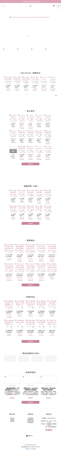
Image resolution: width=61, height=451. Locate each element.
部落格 (12, 419)
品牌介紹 (12, 418)
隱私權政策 (27, 449)
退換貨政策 (30, 419)
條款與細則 (33, 449)
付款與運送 (30, 418)
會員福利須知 (30, 421)
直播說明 (12, 421)
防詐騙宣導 (30, 422)
